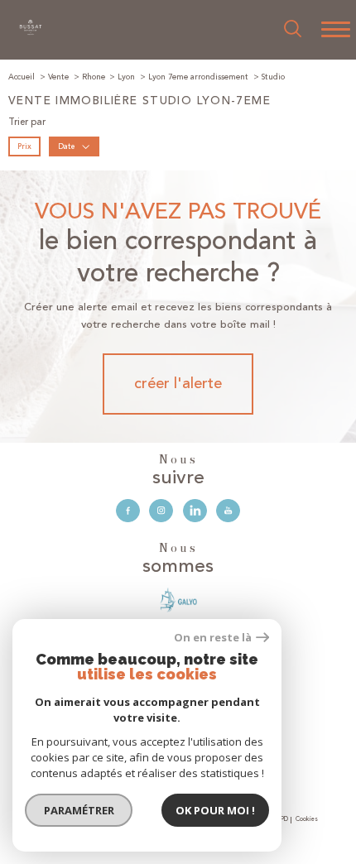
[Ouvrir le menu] (335, 29)
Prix (24, 145)
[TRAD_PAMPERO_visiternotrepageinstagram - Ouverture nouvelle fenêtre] (161, 511)
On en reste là (213, 637)
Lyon (126, 77)
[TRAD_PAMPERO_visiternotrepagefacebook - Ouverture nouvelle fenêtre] (128, 511)
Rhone (93, 77)
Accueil (21, 77)
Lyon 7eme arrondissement (198, 77)
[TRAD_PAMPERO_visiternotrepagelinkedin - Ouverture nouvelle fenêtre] (195, 511)
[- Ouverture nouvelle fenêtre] (178, 600)
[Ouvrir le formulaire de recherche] (292, 30)
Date (66, 145)
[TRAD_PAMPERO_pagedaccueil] (30, 33)
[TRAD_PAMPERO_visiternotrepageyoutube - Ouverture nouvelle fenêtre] (228, 511)
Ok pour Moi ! (215, 810)
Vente (58, 77)
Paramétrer (79, 810)
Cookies (307, 819)
